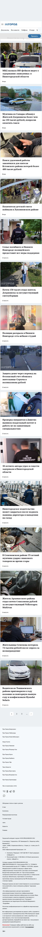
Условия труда (6, 818)
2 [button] (16, 714)
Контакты (5, 811)
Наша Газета (6, 742)
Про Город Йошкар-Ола (9, 749)
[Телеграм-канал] (10, 791)
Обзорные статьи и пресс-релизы (12, 803)
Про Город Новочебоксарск (10, 737)
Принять (34, 36)
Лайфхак (24, 30)
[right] (40, 30)
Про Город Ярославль (9, 771)
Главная (4, 830)
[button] (31, 714)
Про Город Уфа (7, 762)
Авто (3, 822)
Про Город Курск (7, 754)
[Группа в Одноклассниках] (7, 791)
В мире (32, 30)
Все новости (15, 30)
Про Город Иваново (8, 745)
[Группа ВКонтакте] (4, 791)
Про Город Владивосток (9, 775)
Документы (5, 30)
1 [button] (11, 714)
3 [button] (21, 714)
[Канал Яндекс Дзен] (13, 791)
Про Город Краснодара (9, 779)
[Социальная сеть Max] (4, 796)
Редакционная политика (9, 815)
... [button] (26, 714)
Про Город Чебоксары (9, 733)
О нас (4, 807)
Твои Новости (6, 767)
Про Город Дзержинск (9, 729)
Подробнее (6, 903)
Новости (5, 826)
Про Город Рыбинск (8, 758)
